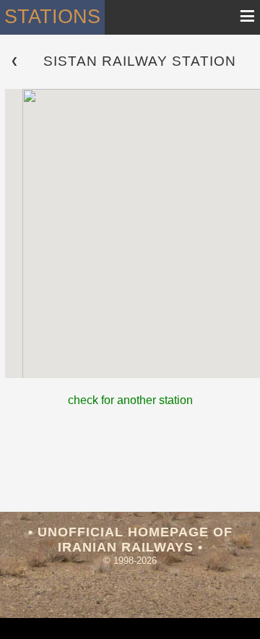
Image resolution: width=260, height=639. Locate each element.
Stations (52, 16)
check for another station (130, 400)
